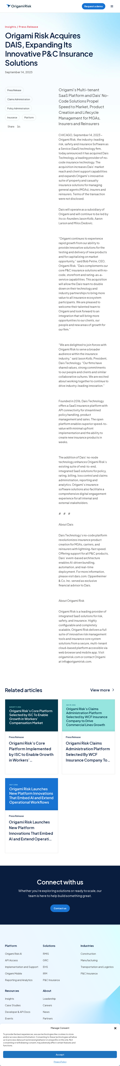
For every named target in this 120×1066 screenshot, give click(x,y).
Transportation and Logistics (97, 966)
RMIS (46, 953)
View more (100, 690)
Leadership (49, 998)
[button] (115, 1027)
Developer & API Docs (17, 1011)
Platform (11, 945)
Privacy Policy (60, 1062)
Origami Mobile (13, 973)
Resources (12, 990)
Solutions (49, 945)
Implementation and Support (21, 966)
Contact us (60, 908)
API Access (11, 960)
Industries (87, 945)
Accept (60, 1054)
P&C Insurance (51, 980)
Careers (47, 1005)
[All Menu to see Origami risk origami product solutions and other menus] (112, 6)
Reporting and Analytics (18, 980)
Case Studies (13, 1005)
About (47, 990)
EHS (45, 966)
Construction (88, 953)
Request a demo (93, 6)
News (46, 1011)
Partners (48, 1018)
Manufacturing (89, 960)
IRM (45, 973)
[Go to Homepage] (18, 6)
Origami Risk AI (13, 953)
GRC (45, 960)
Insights (9, 998)
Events (9, 1018)
